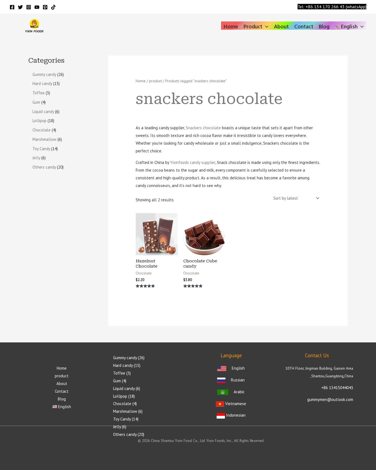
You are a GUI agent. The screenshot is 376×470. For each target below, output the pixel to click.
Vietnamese (235, 403)
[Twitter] (20, 7)
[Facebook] (12, 7)
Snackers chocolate (203, 127)
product (253, 26)
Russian (238, 380)
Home (231, 26)
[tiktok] (53, 7)
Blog (324, 26)
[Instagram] (28, 7)
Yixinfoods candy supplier (192, 162)
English (237, 368)
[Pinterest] (45, 7)
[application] (265, 27)
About (281, 26)
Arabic (239, 391)
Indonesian (235, 415)
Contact (303, 26)
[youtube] (36, 7)
